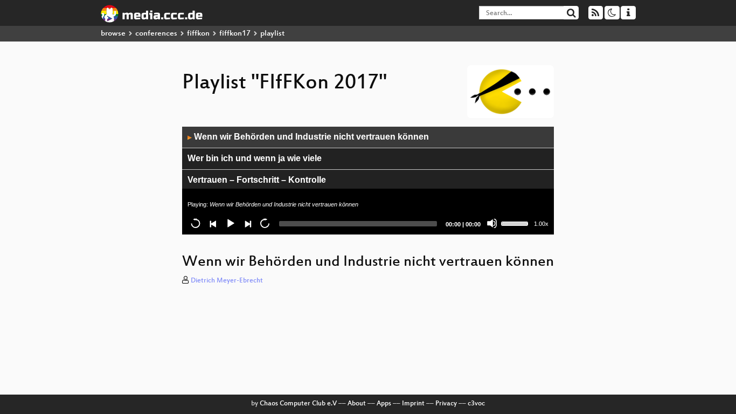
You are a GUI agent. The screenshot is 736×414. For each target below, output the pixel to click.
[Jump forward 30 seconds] (264, 223)
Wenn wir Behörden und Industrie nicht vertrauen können (308, 136)
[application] (368, 180)
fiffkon (198, 33)
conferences (156, 33)
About (357, 404)
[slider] (516, 222)
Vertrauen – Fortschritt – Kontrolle (257, 179)
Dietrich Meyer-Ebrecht (227, 281)
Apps (384, 404)
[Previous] (213, 223)
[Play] (230, 223)
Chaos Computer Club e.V (298, 404)
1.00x (541, 223)
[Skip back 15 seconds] (195, 223)
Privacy (446, 404)
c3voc (476, 404)
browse (113, 33)
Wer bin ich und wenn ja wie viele (255, 158)
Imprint (413, 404)
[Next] (247, 223)
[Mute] (492, 223)
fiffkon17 (235, 33)
